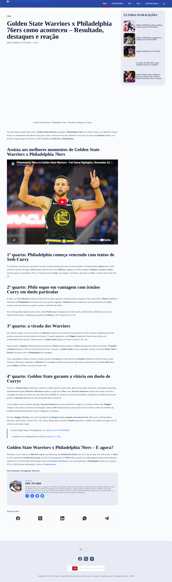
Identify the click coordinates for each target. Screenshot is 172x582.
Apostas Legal (151, 4)
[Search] (164, 4)
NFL (129, 4)
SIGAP (132, 576)
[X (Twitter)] (40, 518)
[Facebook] (18, 518)
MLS (138, 4)
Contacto (96, 576)
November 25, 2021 (52, 437)
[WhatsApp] (85, 518)
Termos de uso (87, 576)
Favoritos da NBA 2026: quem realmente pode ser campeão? (147, 64)
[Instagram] (92, 559)
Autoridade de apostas (121, 576)
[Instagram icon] (42, 496)
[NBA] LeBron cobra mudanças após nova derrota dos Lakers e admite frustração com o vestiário (149, 76)
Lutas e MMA (117, 4)
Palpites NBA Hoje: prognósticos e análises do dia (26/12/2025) (149, 39)
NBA (104, 4)
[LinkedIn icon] (32, 496)
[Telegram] (107, 518)
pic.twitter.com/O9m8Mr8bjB (56, 430)
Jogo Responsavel (107, 576)
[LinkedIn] (62, 518)
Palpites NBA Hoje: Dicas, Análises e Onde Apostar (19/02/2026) (149, 26)
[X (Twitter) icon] (37, 496)
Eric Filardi (33, 483)
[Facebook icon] (27, 496)
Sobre (57, 576)
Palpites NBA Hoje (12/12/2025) (148, 51)
